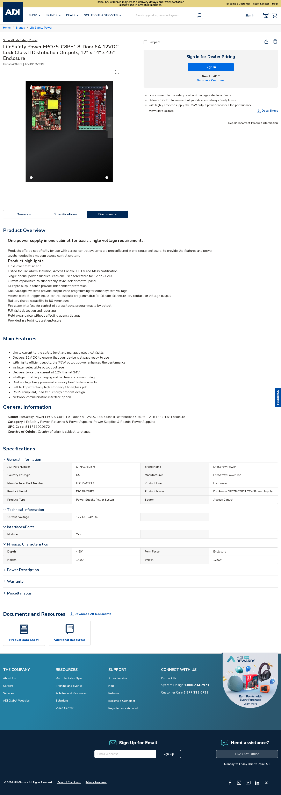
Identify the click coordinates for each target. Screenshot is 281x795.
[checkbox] (145, 42)
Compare (154, 42)
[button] (278, 397)
